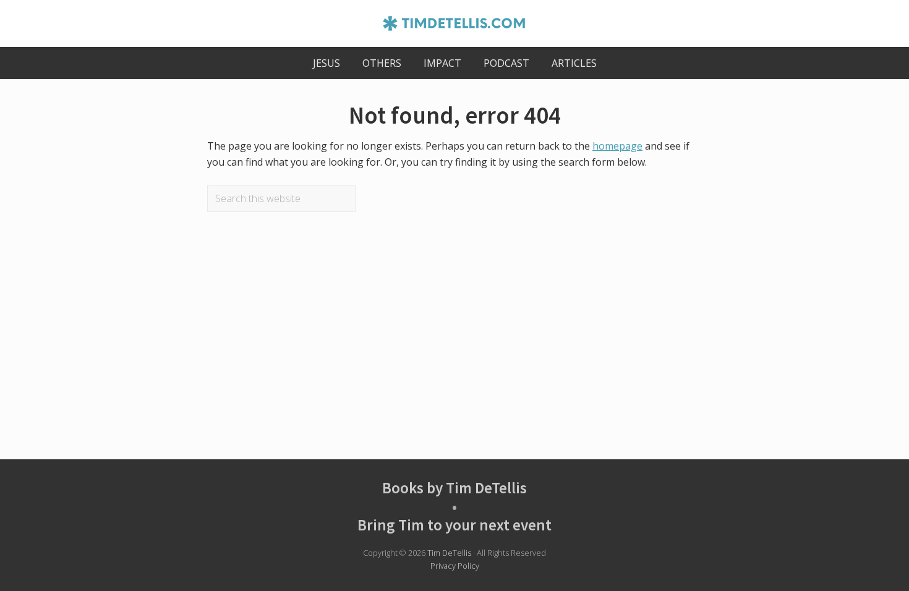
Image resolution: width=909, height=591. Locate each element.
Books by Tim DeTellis (454, 488)
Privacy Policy (454, 565)
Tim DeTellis (449, 552)
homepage (617, 146)
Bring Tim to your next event (454, 525)
